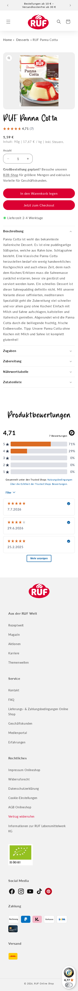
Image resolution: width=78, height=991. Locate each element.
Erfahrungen (17, 742)
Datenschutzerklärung (23, 788)
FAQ (11, 699)
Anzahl (7, 150)
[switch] (69, 985)
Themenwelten (18, 662)
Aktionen (14, 644)
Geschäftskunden (20, 723)
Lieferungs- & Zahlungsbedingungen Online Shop (38, 711)
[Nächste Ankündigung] (70, 5)
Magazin (14, 634)
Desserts (22, 40)
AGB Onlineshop (19, 807)
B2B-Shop (10, 175)
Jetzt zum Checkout (39, 205)
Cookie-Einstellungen (22, 798)
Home (7, 40)
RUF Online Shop (44, 983)
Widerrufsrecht (19, 779)
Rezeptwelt (16, 625)
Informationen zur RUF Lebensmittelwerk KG (37, 828)
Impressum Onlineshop (24, 770)
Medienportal (17, 733)
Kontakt (13, 690)
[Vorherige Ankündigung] (7, 5)
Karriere (13, 653)
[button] (8, 21)
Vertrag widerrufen (21, 816)
